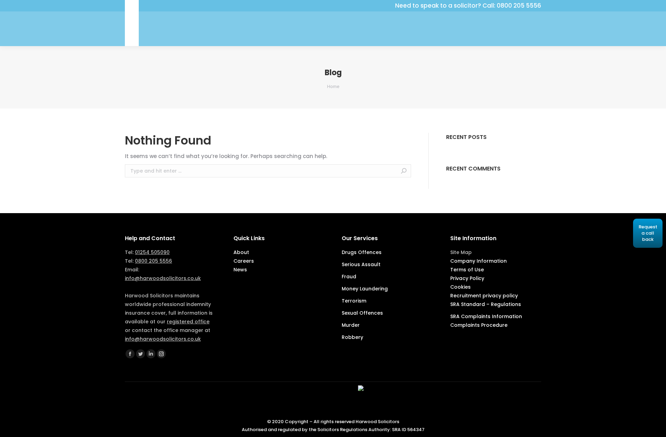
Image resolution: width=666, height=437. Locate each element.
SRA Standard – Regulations (485, 304)
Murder (351, 325)
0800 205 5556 (153, 260)
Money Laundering (365, 288)
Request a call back (648, 233)
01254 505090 (152, 252)
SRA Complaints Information (486, 316)
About (241, 252)
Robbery (352, 337)
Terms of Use (467, 269)
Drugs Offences (362, 252)
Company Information (478, 260)
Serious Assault (361, 264)
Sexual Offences (362, 312)
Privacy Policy (467, 278)
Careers (243, 260)
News (240, 269)
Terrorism (354, 300)
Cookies (460, 286)
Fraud (349, 276)
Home (333, 86)
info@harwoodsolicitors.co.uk (163, 278)
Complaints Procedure (478, 325)
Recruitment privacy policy (484, 295)
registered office (188, 321)
